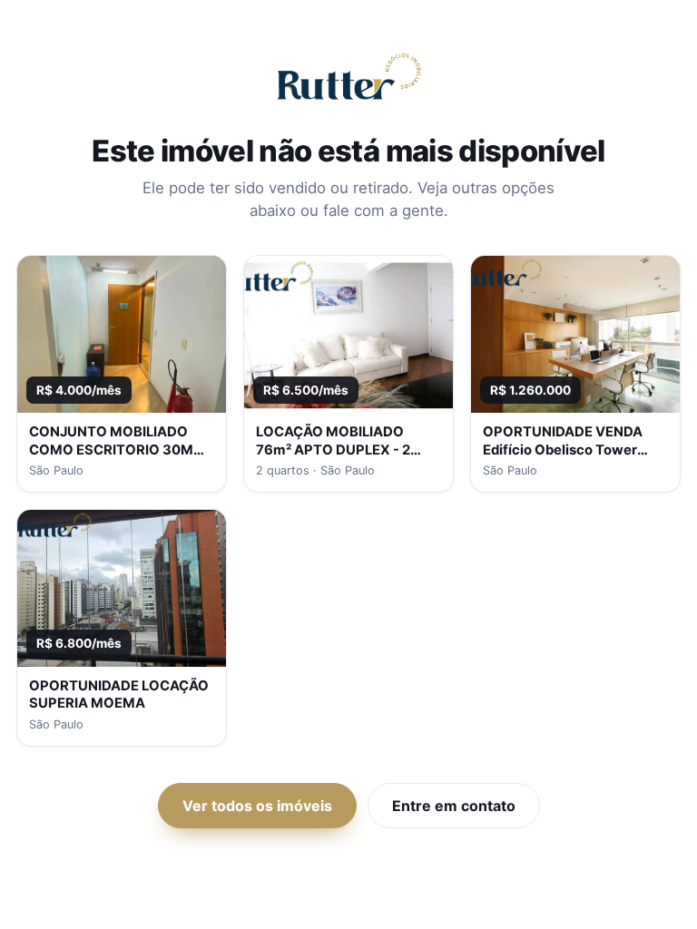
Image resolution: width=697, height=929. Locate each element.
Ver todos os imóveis (257, 806)
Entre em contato (453, 806)
